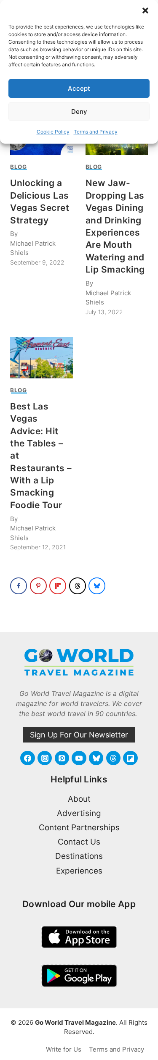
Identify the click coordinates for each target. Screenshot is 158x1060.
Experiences (79, 871)
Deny (79, 111)
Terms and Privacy (96, 132)
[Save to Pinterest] (38, 585)
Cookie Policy (53, 132)
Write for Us (63, 1049)
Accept (79, 88)
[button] (145, 10)
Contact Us (79, 842)
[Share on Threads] (77, 585)
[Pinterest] (62, 758)
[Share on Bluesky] (96, 585)
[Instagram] (44, 758)
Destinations (79, 856)
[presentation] (41, 357)
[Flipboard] (130, 758)
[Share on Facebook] (18, 585)
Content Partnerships (79, 827)
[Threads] (113, 758)
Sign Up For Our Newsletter (79, 734)
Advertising (79, 813)
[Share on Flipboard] (57, 585)
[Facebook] (27, 758)
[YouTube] (79, 758)
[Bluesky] (96, 758)
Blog (18, 166)
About (79, 799)
